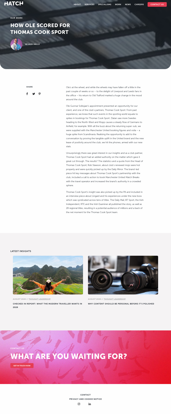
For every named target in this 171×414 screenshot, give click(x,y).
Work (118, 4)
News (128, 4)
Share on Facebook (29, 94)
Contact (85, 395)
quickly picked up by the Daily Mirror (104, 169)
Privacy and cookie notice (85, 399)
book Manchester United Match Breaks (119, 177)
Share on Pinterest (41, 94)
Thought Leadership (40, 299)
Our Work (16, 18)
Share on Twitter (35, 94)
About (77, 4)
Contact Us (157, 4)
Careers (139, 4)
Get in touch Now (22, 366)
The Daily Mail (117, 200)
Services (89, 4)
